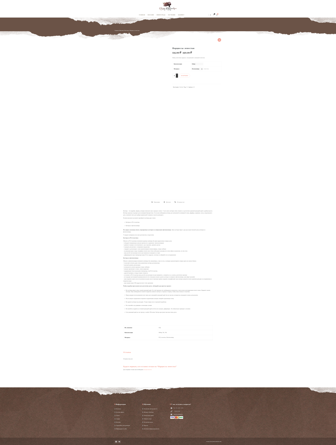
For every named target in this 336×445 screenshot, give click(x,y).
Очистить (206, 68)
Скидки (118, 418)
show (219, 40)
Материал (176, 69)
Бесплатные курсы (148, 422)
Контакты (118, 408)
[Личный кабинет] (210, 15)
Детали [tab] (168, 202)
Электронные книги (149, 415)
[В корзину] (216, 15)
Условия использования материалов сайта (213, 441)
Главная (142, 15)
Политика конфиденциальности (151, 428)
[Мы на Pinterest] (116, 441)
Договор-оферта (120, 412)
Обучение (171, 15)
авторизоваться (148, 369)
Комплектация (178, 64)
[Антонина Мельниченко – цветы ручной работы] (168, 6)
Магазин (151, 15)
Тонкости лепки (147, 418)
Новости (146, 425)
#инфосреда (160, 15)
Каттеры (127, 30)
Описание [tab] (156, 202)
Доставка (118, 422)
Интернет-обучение (149, 412)
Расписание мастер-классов (150, 408)
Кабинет (181, 15)
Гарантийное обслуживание (123, 425)
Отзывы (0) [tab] (180, 202)
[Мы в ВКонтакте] (119, 441)
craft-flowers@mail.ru (178, 414)
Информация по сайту (121, 428)
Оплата (118, 415)
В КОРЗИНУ (184, 75)
